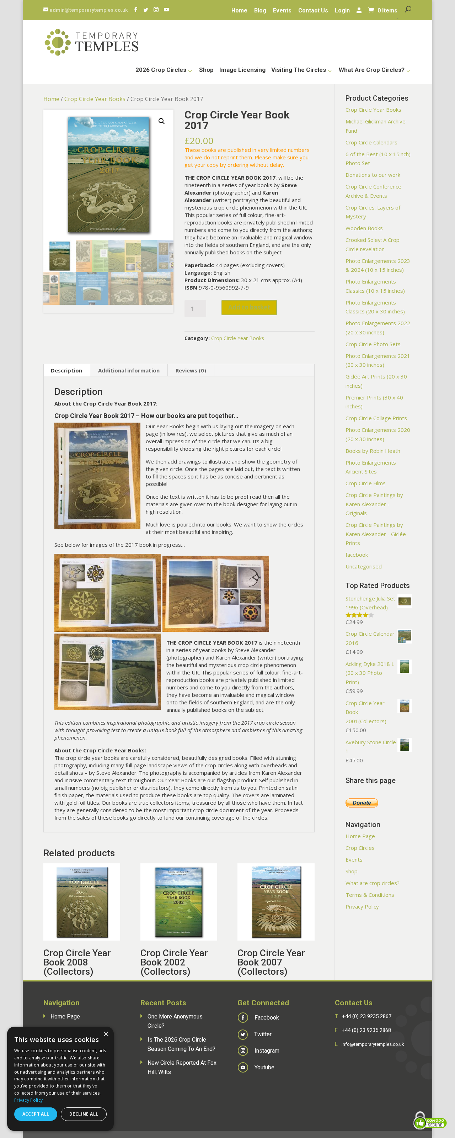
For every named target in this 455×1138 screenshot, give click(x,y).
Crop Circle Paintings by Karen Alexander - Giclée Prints (376, 533)
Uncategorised (364, 566)
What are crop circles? (372, 70)
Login (342, 11)
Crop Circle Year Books (94, 99)
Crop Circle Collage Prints (376, 418)
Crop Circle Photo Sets (373, 344)
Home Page (360, 836)
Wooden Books (364, 228)
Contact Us (313, 11)
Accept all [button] (35, 1114)
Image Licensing (242, 70)
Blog (260, 11)
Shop (206, 70)
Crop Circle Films (366, 483)
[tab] (66, 370)
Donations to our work (373, 174)
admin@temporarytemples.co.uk (89, 10)
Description (66, 370)
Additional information (129, 370)
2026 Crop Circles (160, 70)
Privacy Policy (362, 906)
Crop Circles (360, 847)
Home (239, 11)
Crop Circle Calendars (371, 142)
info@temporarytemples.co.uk (373, 1044)
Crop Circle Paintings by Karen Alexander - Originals (374, 504)
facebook (357, 554)
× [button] (105, 1034)
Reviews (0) (191, 370)
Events (282, 11)
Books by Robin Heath (373, 450)
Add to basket (249, 307)
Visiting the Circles (298, 70)
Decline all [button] (83, 1114)
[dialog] (60, 1079)
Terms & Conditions (370, 894)
